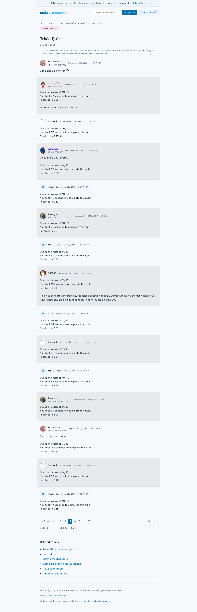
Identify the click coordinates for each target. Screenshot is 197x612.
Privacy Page (139, 3)
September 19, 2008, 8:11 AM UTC (72, 370)
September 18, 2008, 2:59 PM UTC (79, 342)
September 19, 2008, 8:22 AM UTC (89, 399)
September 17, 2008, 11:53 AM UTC (73, 313)
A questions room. (53, 568)
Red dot (47, 554)
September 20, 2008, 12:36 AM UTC (85, 428)
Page (42, 527)
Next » (151, 521)
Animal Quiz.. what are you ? (59, 549)
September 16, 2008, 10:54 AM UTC (89, 216)
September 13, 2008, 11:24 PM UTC (85, 63)
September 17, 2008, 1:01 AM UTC (74, 273)
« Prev (45, 521)
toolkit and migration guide (96, 601)
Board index (47, 23)
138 (88, 521)
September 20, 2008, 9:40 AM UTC (79, 465)
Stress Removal (65, 23)
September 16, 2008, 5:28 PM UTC (72, 244)
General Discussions (88, 23)
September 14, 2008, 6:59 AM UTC (80, 84)
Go (72, 528)
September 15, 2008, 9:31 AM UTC (79, 121)
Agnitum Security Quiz (56, 573)
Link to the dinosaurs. (55, 558)
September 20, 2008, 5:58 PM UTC (72, 494)
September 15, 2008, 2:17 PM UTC (72, 187)
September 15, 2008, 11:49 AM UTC (82, 150)
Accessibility (60, 595)
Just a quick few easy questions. (62, 563)
